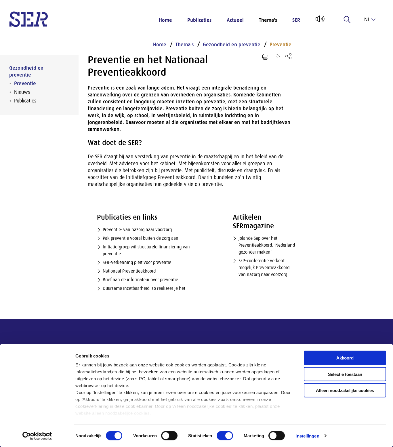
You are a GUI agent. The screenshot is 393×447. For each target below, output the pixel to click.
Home (165, 20)
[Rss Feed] (278, 56)
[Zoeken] (347, 20)
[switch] (169, 435)
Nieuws (22, 92)
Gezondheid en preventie (26, 71)
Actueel (235, 20)
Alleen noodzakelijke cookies (345, 390)
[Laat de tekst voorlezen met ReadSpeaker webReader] (319, 21)
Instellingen (307, 435)
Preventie (25, 83)
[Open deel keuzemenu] (288, 56)
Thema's (268, 20)
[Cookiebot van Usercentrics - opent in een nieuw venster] (37, 435)
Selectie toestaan (345, 374)
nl (367, 19)
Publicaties (199, 20)
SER (296, 20)
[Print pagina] (265, 57)
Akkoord (345, 357)
